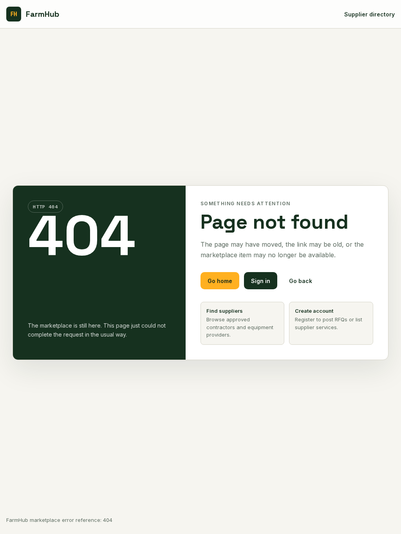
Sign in (260, 281)
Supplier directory (369, 14)
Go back (300, 281)
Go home (220, 281)
